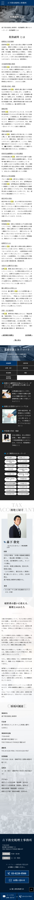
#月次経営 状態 (23, 487)
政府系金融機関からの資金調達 (12, 153)
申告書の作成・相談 (8, 86)
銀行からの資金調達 (8, 176)
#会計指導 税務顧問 (11, 483)
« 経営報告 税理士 (8, 335)
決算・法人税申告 (8, 310)
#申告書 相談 (23, 478)
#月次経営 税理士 (23, 490)
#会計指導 (10, 469)
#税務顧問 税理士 (10, 490)
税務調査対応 (6, 221)
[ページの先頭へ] (31, 889)
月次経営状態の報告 (8, 64)
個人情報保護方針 (17, 889)
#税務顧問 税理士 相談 (23, 469)
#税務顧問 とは (10, 457)
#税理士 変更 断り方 (10, 479)
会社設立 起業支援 (8, 377)
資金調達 (8, 373)
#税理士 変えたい (23, 457)
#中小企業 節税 (23, 461)
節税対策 (5, 109)
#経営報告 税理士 (10, 493)
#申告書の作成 (10, 474)
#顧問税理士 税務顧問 (23, 474)
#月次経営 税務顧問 (23, 493)
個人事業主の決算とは (9, 288)
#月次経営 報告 (23, 465)
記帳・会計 (8, 368)
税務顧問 (8, 363)
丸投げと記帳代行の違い (10, 266)
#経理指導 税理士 (10, 487)
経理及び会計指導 (8, 41)
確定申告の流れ (7, 198)
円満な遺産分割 (7, 131)
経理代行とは (6, 243)
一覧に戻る (17, 340)
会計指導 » (28, 335)
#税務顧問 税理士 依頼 (10, 461)
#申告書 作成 (23, 483)
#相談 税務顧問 (10, 465)
